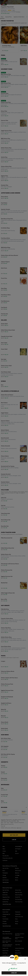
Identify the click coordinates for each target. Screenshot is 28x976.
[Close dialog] (25, 959)
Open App (14, 972)
